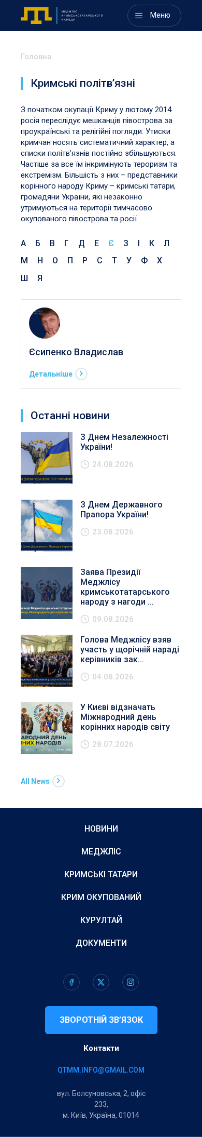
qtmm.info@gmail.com (101, 1070)
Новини (101, 829)
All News (35, 781)
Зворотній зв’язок (101, 1020)
